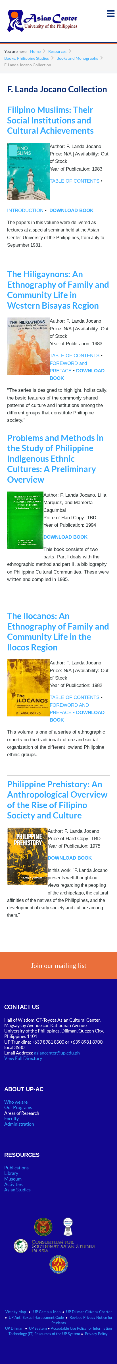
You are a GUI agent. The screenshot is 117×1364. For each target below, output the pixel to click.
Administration (19, 1124)
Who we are (16, 1102)
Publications (16, 1167)
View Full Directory (23, 1058)
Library (11, 1173)
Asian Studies (17, 1189)
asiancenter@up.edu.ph (57, 1052)
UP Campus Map (46, 1312)
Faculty (11, 1118)
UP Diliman (14, 1328)
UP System (38, 1328)
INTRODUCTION (25, 210)
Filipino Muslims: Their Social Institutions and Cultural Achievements (50, 120)
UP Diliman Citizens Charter (89, 1312)
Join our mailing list (58, 965)
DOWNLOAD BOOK (71, 210)
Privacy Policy (96, 1334)
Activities (13, 1184)
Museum (13, 1178)
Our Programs (18, 1107)
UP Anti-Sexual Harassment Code (36, 1317)
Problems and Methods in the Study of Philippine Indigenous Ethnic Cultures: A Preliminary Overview (55, 458)
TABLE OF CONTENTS (74, 181)
